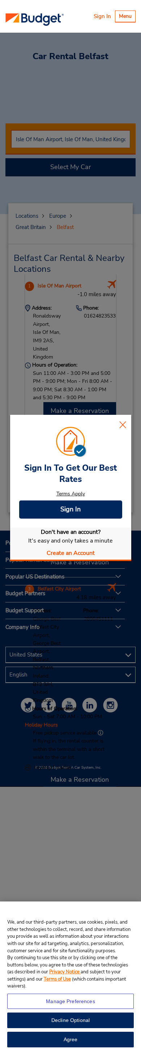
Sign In (102, 16)
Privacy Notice (65, 972)
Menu (127, 17)
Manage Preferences (70, 1001)
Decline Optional (70, 1020)
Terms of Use (57, 979)
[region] (70, 976)
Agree (71, 1039)
